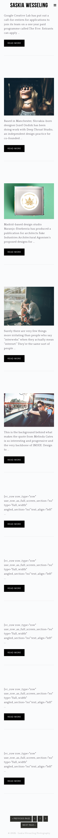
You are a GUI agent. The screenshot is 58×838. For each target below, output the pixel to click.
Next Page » (29, 826)
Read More (14, 43)
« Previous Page (21, 819)
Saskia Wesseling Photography (29, 5)
